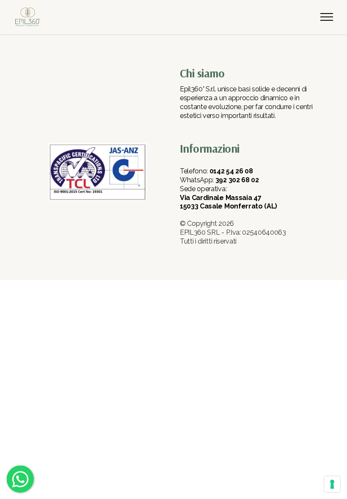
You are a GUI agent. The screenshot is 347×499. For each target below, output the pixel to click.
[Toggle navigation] (326, 17)
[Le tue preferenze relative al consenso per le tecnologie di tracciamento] (332, 484)
